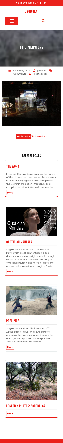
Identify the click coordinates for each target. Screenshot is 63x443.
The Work (12, 166)
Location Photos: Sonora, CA (25, 406)
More (10, 192)
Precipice (12, 321)
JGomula (31, 11)
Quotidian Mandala (19, 242)
